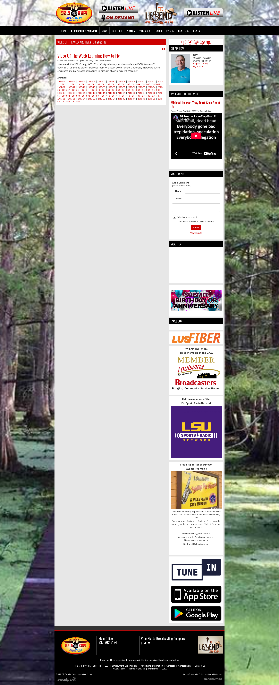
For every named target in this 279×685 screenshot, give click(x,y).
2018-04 (66, 95)
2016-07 (66, 101)
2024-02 (71, 81)
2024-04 (61, 81)
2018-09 (121, 93)
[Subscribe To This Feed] (163, 49)
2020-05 (141, 87)
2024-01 (81, 81)
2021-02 (156, 84)
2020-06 (131, 87)
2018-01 (96, 95)
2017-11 (116, 95)
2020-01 (76, 90)
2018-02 (86, 95)
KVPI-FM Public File (92, 665)
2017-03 (91, 98)
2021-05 (126, 84)
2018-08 (131, 93)
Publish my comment (187, 217)
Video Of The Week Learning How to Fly (88, 55)
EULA (164, 668)
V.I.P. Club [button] (144, 31)
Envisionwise (193, 674)
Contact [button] (198, 31)
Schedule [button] (117, 31)
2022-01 (151, 81)
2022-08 (131, 81)
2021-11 (66, 84)
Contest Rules (184, 665)
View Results (196, 233)
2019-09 (106, 90)
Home (64, 31)
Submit (196, 227)
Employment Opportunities (124, 665)
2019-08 (116, 90)
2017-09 (136, 95)
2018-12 (91, 93)
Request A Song (200, 63)
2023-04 (91, 81)
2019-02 (71, 93)
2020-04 (151, 87)
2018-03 (76, 95)
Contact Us (200, 665)
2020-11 (81, 87)
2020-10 (91, 87)
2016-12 (121, 98)
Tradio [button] (158, 31)
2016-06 (76, 101)
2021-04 (136, 84)
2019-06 (136, 90)
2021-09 (86, 84)
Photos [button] (131, 31)
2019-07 (126, 90)
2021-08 (96, 84)
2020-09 (101, 87)
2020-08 (111, 87)
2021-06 (116, 84)
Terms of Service (137, 668)
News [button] (104, 31)
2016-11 (131, 98)
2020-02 (66, 90)
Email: (179, 198)
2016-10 (141, 98)
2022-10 (111, 81)
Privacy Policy (118, 668)
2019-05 (146, 90)
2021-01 (61, 87)
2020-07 (121, 87)
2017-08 (146, 95)
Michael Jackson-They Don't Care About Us (195, 104)
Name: (178, 191)
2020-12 (71, 87)
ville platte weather (196, 280)
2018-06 (151, 93)
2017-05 (71, 98)
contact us (174, 660)
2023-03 (101, 81)
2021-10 (76, 84)
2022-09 (121, 81)
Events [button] (170, 31)
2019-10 (96, 90)
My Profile (198, 66)
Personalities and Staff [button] (84, 31)
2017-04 (81, 98)
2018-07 (141, 93)
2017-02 (101, 98)
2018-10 (111, 93)
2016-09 (151, 98)
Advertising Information (152, 665)
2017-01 (111, 98)
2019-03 (61, 93)
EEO (107, 665)
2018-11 (101, 93)
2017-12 (106, 95)
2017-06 (61, 98)
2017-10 (126, 95)
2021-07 (106, 84)
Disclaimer (153, 668)
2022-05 (141, 81)
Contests (170, 665)
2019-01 (81, 93)
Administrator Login (215, 674)
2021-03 (146, 84)
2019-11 (86, 90)
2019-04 (156, 90)
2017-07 (156, 95)
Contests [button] (183, 31)
